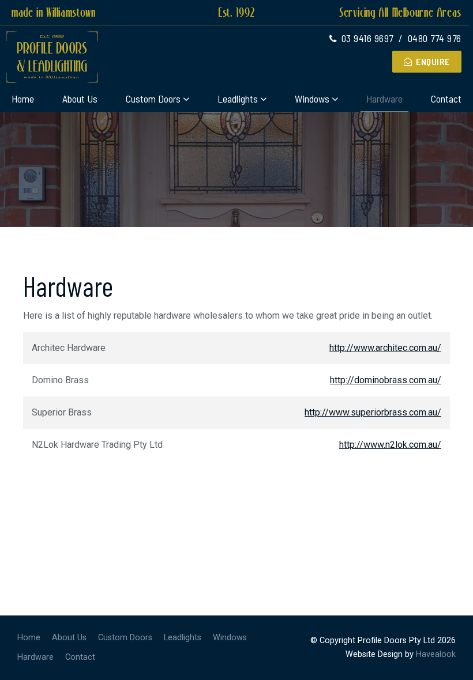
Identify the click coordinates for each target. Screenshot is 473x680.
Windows (312, 98)
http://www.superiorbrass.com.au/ (373, 412)
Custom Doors (153, 98)
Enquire (432, 61)
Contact (446, 98)
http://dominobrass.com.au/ (385, 380)
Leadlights (237, 98)
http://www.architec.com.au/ (385, 347)
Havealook (436, 654)
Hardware (384, 98)
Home (23, 98)
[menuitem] (29, 638)
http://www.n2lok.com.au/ (390, 444)
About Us (79, 98)
